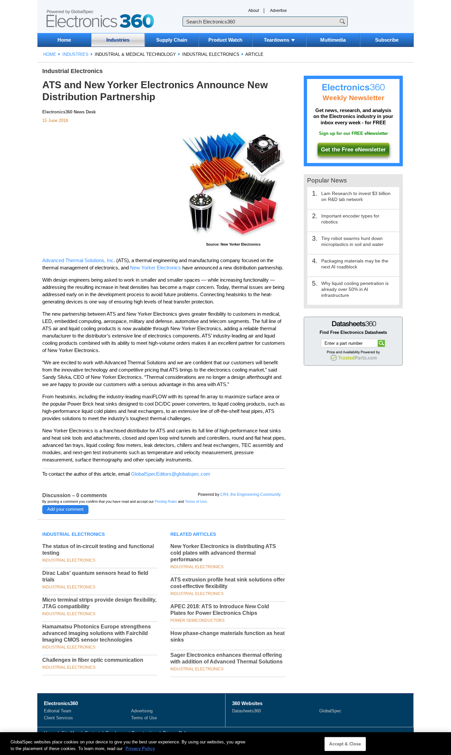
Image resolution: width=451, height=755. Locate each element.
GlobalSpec (330, 710)
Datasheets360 (246, 710)
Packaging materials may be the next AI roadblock (354, 263)
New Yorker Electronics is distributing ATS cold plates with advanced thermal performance (223, 552)
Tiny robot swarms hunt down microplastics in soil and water (352, 241)
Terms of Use (196, 501)
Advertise (278, 10)
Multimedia (333, 40)
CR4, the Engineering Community (250, 494)
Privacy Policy (140, 748)
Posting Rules (166, 501)
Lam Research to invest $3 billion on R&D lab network (356, 196)
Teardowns (276, 40)
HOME (49, 54)
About (253, 10)
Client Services (58, 717)
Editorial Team (57, 710)
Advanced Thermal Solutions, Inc (78, 260)
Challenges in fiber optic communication (92, 660)
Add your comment (65, 509)
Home (64, 40)
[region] (225, 743)
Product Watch (225, 40)
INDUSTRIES (75, 54)
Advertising (142, 710)
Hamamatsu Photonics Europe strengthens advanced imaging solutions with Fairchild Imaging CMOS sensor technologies (96, 633)
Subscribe (387, 40)
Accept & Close (345, 743)
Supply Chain (171, 40)
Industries (117, 40)
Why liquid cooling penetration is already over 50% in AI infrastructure (355, 289)
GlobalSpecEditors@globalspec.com (170, 474)
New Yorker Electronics (155, 267)
